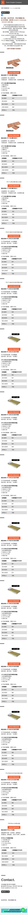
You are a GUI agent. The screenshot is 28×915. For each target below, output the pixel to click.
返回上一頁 (6, 12)
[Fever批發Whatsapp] (23, 910)
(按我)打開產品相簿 (14, 72)
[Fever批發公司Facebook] (2, 15)
